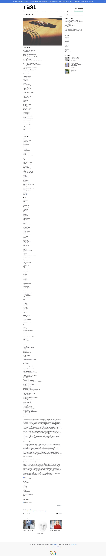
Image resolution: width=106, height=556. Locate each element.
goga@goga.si (74, 544)
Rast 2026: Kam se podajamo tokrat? (72, 20)
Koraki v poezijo (40, 533)
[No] (104, 1)
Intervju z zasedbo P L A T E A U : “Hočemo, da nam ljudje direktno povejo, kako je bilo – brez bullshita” (74, 23)
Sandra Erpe (59, 505)
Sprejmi (86, 1)
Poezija (56, 11)
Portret (37, 11)
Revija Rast (67, 49)
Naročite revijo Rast (79, 11)
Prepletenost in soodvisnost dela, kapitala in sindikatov (77, 64)
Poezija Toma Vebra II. (28, 530)
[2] (26, 194)
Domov (24, 11)
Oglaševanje (69, 11)
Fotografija (67, 37)
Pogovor (44, 11)
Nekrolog (67, 41)
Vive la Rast (73, 70)
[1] (29, 183)
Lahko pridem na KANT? (70, 25)
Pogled (50, 11)
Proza (62, 11)
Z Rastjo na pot (68, 51)
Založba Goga (54, 544)
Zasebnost (91, 1)
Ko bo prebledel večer (55, 530)
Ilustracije (67, 38)
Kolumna (31, 11)
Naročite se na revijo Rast (50, 547)
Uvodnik (66, 50)
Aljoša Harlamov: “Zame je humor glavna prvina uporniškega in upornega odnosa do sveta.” (73, 31)
